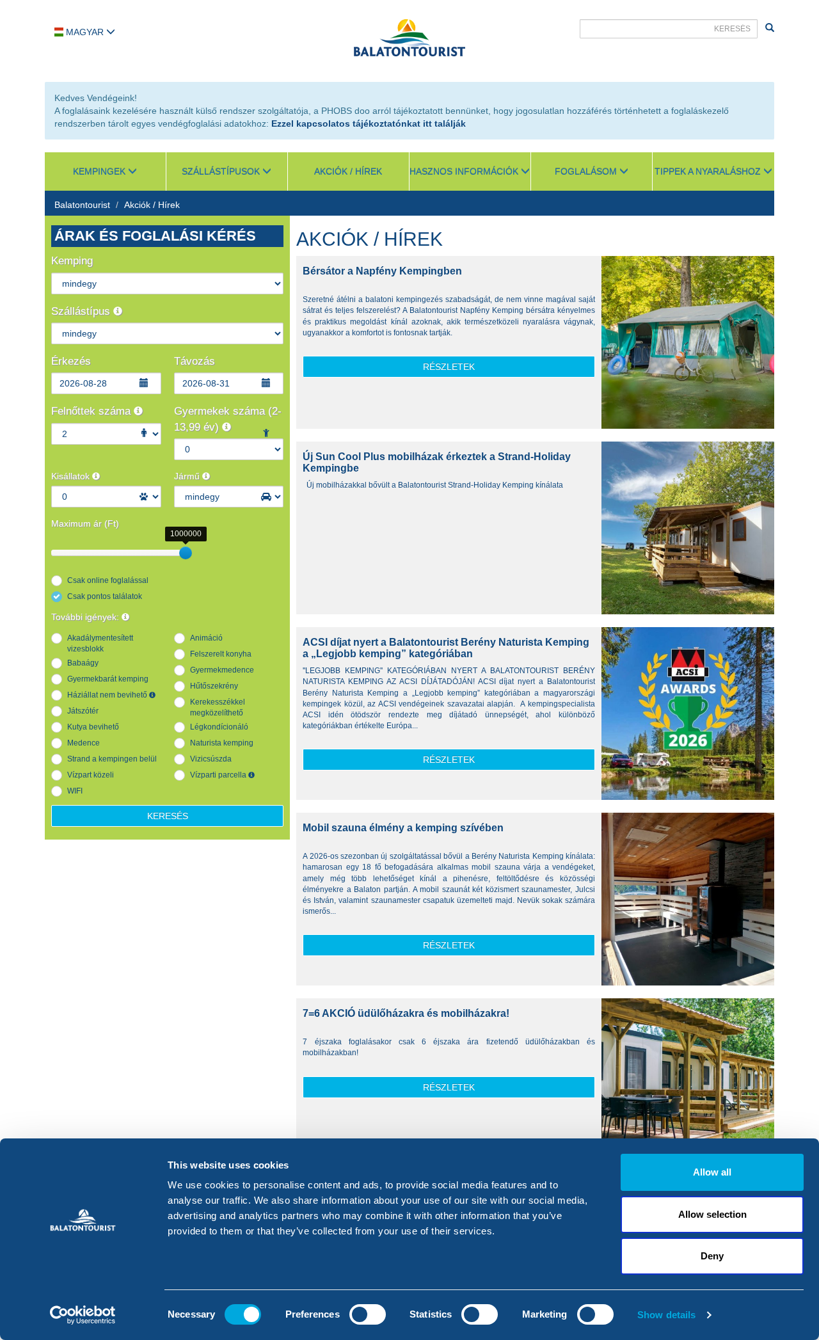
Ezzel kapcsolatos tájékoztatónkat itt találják (368, 123)
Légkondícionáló (219, 726)
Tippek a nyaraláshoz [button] (709, 171)
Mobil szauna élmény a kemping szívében (403, 827)
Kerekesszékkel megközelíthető (217, 707)
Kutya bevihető (93, 726)
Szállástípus (82, 311)
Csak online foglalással (107, 580)
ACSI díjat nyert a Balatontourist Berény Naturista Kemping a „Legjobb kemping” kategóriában (446, 648)
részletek (449, 367)
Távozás (194, 361)
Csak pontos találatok (104, 596)
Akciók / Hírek (348, 171)
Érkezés (71, 361)
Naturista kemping (221, 742)
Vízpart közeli (90, 774)
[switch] (367, 1314)
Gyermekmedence (222, 670)
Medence (83, 742)
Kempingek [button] (100, 171)
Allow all (712, 1172)
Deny (712, 1255)
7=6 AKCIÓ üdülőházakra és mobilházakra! (406, 1013)
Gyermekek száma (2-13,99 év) (228, 419)
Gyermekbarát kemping (107, 678)
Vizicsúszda (211, 758)
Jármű (188, 476)
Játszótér (83, 710)
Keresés (167, 816)
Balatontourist (82, 205)
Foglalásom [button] (587, 171)
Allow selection (712, 1214)
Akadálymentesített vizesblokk (100, 643)
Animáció (206, 638)
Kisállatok (71, 476)
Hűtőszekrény (214, 686)
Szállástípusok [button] (222, 171)
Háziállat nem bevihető (108, 694)
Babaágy (83, 662)
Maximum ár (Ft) (85, 523)
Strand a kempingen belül (112, 758)
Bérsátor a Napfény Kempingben (382, 271)
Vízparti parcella (219, 774)
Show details (666, 1314)
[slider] (185, 552)
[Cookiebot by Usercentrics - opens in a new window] (83, 1315)
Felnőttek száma (92, 411)
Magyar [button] (84, 32)
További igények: (86, 617)
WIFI (75, 790)
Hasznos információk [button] (465, 171)
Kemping (72, 261)
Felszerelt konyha (220, 654)
